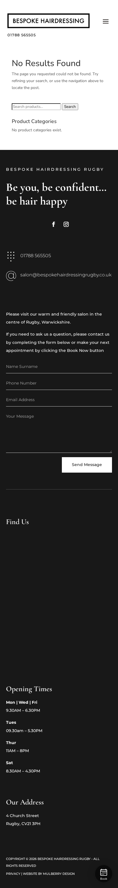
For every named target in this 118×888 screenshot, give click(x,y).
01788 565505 (21, 35)
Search (70, 106)
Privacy (13, 874)
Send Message (87, 464)
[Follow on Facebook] (53, 224)
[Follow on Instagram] (66, 224)
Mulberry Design (59, 874)
